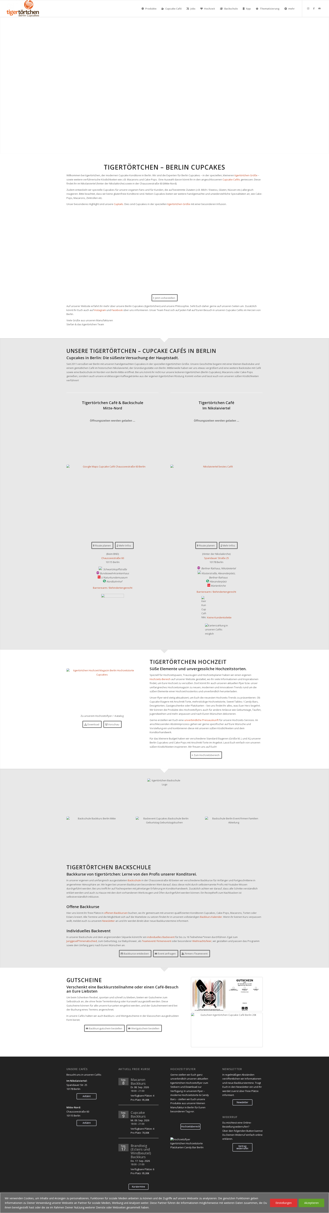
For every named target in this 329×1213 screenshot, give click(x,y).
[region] (164, 1203)
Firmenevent (164, 941)
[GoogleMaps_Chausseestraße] (112, 499)
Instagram (100, 310)
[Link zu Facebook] (314, 8)
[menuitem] (149, 8)
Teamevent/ (149, 941)
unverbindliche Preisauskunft (201, 720)
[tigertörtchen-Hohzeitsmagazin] (102, 690)
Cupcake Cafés (231, 179)
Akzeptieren (311, 1203)
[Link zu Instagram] (308, 8)
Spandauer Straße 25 (216, 558)
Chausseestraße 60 (112, 558)
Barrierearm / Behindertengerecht (112, 587)
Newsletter (108, 921)
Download (191, 1087)
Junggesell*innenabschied (81, 941)
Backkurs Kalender (211, 917)
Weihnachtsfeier (202, 941)
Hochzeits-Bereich (160, 679)
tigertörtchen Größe (246, 175)
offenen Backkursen (116, 913)
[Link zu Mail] (319, 8)
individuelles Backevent (161, 937)
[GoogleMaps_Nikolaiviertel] (216, 499)
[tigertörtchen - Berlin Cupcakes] (23, 8)
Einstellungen (283, 1203)
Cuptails (118, 204)
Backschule (134, 880)
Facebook (117, 310)
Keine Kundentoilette (219, 617)
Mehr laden (164, 287)
